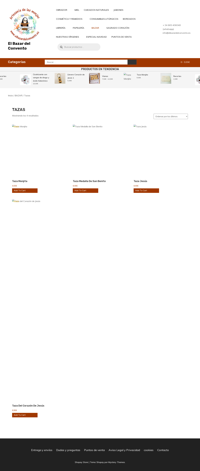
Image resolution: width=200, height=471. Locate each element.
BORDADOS (129, 19)
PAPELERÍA (78, 27)
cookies (148, 450)
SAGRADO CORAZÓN (117, 27)
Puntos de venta (94, 450)
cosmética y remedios (69, 19)
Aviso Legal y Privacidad (124, 450)
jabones (118, 10)
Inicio (10, 95)
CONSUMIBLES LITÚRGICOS (104, 19)
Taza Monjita (140, 74)
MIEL (77, 10)
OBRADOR (61, 10)
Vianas (103, 76)
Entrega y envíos (41, 450)
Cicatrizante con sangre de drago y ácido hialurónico (39, 77)
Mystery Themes (116, 462)
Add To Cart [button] (20, 190)
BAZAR (95, 27)
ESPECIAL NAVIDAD (96, 36)
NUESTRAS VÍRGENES (67, 36)
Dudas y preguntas (68, 450)
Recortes (175, 76)
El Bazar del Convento (19, 46)
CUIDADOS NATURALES (96, 10)
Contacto (163, 450)
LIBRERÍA (60, 27)
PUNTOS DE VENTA (121, 36)
